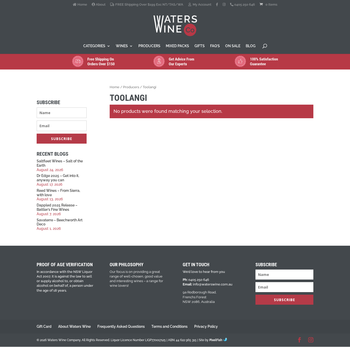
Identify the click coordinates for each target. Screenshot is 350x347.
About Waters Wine (74, 326)
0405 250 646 (244, 4)
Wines (122, 46)
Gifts (199, 46)
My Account (201, 4)
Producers (149, 46)
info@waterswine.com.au (212, 284)
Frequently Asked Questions (121, 326)
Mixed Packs (177, 46)
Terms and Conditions (169, 326)
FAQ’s (215, 46)
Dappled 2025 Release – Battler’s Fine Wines (57, 207)
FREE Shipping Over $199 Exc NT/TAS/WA (149, 4)
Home (82, 4)
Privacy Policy (206, 326)
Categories (94, 46)
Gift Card (44, 326)
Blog (250, 46)
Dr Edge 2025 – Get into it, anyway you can (58, 178)
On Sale (232, 46)
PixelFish (216, 340)
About (100, 4)
